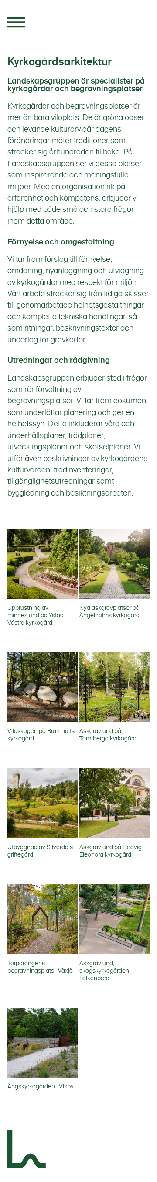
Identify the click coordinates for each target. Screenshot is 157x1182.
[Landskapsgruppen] (27, 1151)
